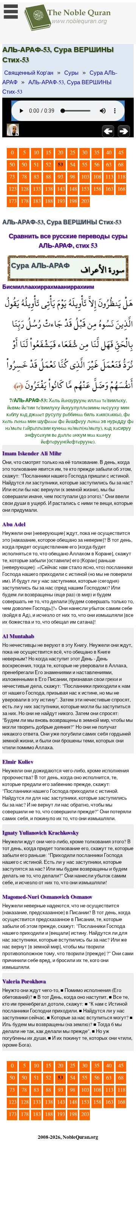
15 (48, 152)
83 (36, 176)
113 (109, 176)
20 (60, 152)
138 (49, 188)
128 (25, 188)
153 (85, 188)
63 (108, 164)
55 (84, 164)
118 (121, 176)
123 (13, 188)
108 (97, 176)
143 (61, 188)
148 (73, 188)
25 (72, 152)
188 (49, 200)
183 (37, 200)
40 (108, 152)
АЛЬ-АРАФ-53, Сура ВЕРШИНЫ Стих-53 (56, 87)
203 (85, 200)
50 (12, 164)
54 (72, 164)
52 (48, 164)
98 (72, 176)
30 (84, 152)
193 (61, 200)
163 (109, 188)
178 (25, 200)
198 (73, 200)
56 (96, 164)
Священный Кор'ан (28, 72)
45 (121, 152)
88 (48, 176)
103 (85, 176)
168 (121, 188)
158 (97, 188)
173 (13, 200)
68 (121, 164)
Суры (71, 72)
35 (96, 152)
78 (24, 176)
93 (60, 176)
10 (36, 152)
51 (36, 164)
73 (12, 176)
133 (37, 188)
